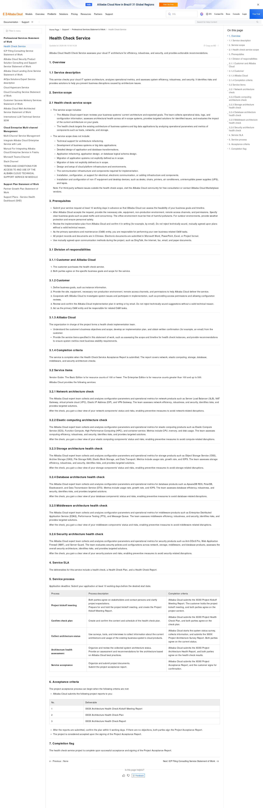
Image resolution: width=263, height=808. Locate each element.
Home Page (54, 29)
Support (25, 21)
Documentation (11, 21)
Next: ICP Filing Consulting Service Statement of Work (189, 761)
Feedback (139, 775)
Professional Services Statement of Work (88, 29)
